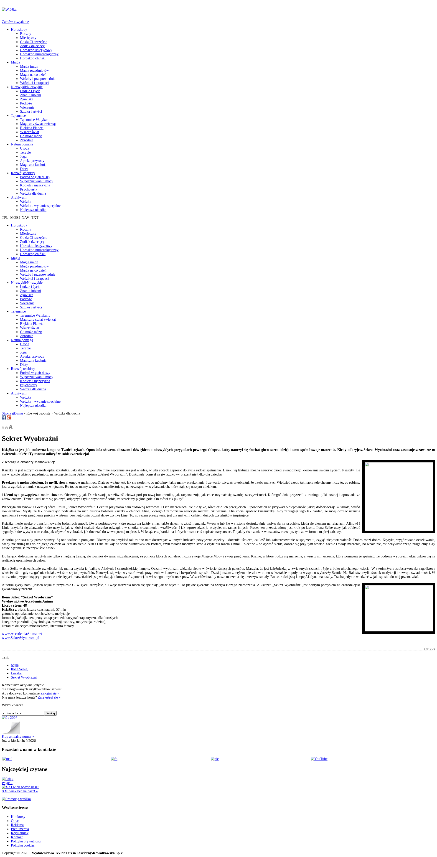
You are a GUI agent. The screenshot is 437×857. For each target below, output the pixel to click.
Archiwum (18, 197)
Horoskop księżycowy (36, 50)
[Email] (2, 422)
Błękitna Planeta (31, 128)
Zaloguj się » (50, 693)
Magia (15, 62)
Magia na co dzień (33, 74)
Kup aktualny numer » (18, 736)
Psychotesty (28, 189)
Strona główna (12, 413)
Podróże (26, 103)
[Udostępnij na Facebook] (4, 418)
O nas (15, 821)
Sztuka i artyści (31, 111)
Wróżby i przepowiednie (37, 79)
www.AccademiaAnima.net (22, 634)
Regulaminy (19, 833)
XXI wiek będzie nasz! (20, 791)
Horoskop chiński (33, 58)
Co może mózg (31, 136)
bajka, (15, 665)
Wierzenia (27, 107)
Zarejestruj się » (49, 697)
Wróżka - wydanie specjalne (40, 206)
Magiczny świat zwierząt (38, 124)
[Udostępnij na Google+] (9, 418)
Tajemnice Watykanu (35, 120)
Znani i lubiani (30, 95)
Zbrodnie (26, 140)
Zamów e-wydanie (15, 22)
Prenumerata (20, 829)
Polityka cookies (23, 845)
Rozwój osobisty (23, 173)
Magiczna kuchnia (33, 165)
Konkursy (18, 817)
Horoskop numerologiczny (39, 54)
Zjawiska (26, 99)
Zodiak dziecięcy (32, 46)
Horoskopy (19, 29)
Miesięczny (28, 38)
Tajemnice (18, 115)
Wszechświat (29, 132)
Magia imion (29, 66)
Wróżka (25, 201)
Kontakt (17, 837)
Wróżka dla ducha (33, 193)
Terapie (25, 152)
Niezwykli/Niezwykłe (27, 87)
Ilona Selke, (19, 669)
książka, (17, 673)
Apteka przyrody (32, 161)
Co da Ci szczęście (33, 42)
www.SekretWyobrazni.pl (20, 638)
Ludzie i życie (30, 91)
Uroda (24, 148)
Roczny (25, 34)
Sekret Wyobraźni (24, 677)
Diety (24, 169)
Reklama (17, 825)
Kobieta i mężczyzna (35, 185)
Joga (23, 156)
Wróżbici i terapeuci (34, 83)
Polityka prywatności (26, 841)
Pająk (7, 783)
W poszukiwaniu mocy (36, 181)
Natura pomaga (22, 144)
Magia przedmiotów (34, 70)
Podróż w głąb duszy (35, 177)
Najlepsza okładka (33, 210)
